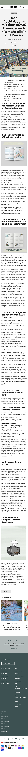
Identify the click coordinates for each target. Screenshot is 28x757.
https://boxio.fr (5, 716)
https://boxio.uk (5, 721)
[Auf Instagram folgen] (8, 739)
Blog (15, 42)
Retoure (16, 673)
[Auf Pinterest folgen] (12, 739)
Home (12, 42)
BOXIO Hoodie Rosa (8, 341)
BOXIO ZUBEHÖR (5, 683)
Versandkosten (18, 671)
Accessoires (14, 13)
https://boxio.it (4, 728)
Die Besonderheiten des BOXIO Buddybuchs (14, 84)
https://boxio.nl (5, 726)
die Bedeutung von (8, 574)
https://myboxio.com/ (6, 714)
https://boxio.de (5, 731)
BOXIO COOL (4, 678)
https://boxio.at (5, 723)
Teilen (7, 591)
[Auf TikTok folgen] (19, 739)
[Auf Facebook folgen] (5, 739)
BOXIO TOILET (4, 671)
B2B (15, 695)
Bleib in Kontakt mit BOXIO (10, 96)
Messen (16, 701)
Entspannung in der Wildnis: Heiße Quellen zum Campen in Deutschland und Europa (12, 627)
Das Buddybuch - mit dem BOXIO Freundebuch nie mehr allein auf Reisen (14, 44)
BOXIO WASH (4, 673)
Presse (16, 706)
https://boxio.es (5, 718)
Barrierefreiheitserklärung (20, 698)
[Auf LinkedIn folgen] (23, 739)
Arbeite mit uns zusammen (18, 691)
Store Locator (18, 704)
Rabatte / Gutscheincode (21, 688)
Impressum (17, 678)
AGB (16, 683)
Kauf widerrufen (8, 663)
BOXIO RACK (4, 681)
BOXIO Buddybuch (7, 111)
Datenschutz (18, 681)
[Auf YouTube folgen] (16, 739)
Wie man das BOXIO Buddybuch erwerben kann (15, 94)
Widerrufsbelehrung (19, 676)
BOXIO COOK (4, 676)
